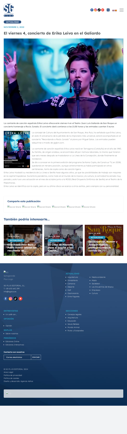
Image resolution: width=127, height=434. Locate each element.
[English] (113, 10)
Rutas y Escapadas (76, 330)
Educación (72, 321)
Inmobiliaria (73, 280)
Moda (94, 280)
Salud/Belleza (73, 324)
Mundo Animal (74, 327)
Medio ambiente (98, 277)
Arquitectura (73, 277)
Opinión (9, 326)
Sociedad (96, 284)
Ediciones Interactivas (15, 345)
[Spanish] (116, 10)
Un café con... (11, 314)
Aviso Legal (8, 372)
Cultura (95, 293)
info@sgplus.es (10, 291)
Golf (69, 290)
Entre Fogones (74, 296)
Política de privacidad (13, 375)
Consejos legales (75, 314)
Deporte (71, 287)
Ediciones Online (12, 341)
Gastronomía (73, 293)
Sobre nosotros (12, 333)
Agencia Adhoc (27, 381)
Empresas (96, 290)
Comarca (71, 284)
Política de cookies (11, 378)
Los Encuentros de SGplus (103, 287)
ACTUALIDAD (12, 22)
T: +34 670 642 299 (11, 288)
